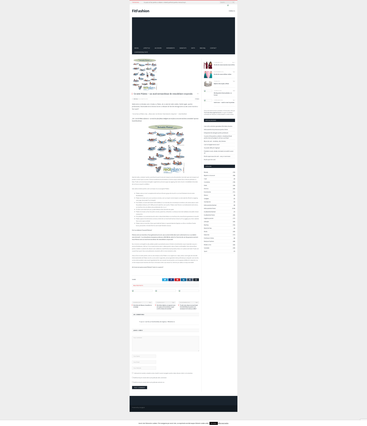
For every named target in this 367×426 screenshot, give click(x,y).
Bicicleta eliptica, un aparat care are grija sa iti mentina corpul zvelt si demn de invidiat (166, 306)
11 (234, 62)
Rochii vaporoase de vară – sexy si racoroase (217, 156)
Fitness (197, 99)
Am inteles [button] (214, 423)
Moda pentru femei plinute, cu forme (223, 94)
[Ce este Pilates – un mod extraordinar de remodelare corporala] (165, 74)
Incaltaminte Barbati (210, 212)
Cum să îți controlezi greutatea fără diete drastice (218, 126)
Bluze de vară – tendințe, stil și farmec (215, 141)
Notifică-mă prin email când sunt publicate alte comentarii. (150, 378)
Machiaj (202, 48)
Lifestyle (146, 48)
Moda (136, 48)
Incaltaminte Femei (209, 215)
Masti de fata (208, 228)
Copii (205, 179)
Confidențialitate (141, 52)
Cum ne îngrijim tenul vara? (212, 144)
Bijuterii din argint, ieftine (221, 83)
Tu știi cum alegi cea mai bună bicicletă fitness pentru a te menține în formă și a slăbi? (189, 306)
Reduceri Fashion (209, 241)
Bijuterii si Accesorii (209, 175)
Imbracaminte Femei (210, 208)
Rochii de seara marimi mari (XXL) (224, 65)
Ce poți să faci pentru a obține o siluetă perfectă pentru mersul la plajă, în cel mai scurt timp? (166, 2)
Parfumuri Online (209, 238)
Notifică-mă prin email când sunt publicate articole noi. (149, 382)
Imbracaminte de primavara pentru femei (216, 129)
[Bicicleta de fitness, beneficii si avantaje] (142, 296)
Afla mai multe (223, 423)
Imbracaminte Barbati (210, 205)
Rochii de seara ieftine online (222, 74)
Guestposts (207, 202)
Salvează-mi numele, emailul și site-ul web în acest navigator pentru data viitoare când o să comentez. (163, 373)
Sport (205, 251)
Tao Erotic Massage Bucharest (212, 112)
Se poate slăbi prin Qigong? (212, 148)
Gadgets (206, 198)
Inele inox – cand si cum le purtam (224, 102)
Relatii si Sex (207, 245)
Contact (213, 48)
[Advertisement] (183, 31)
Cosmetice (207, 182)
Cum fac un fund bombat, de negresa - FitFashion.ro (160, 322)
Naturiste (206, 235)
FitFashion (140, 10)
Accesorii (158, 48)
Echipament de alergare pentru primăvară (216, 133)
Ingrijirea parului (208, 218)
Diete (193, 48)
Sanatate (182, 48)
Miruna (136, 99)
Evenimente (170, 48)
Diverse (206, 188)
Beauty (206, 172)
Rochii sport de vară (209, 159)
